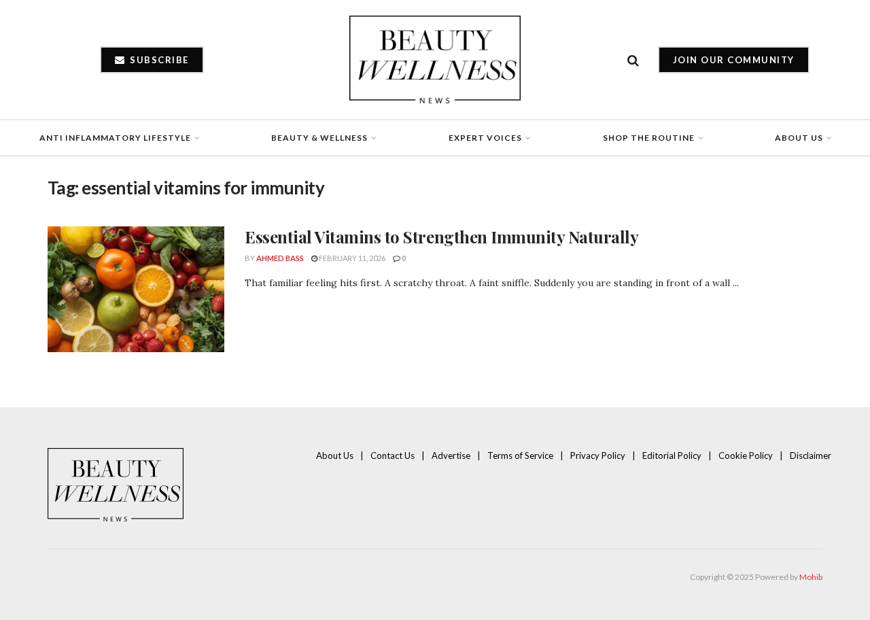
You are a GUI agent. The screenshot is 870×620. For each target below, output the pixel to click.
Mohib (810, 577)
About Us (799, 138)
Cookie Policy (745, 455)
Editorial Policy (671, 455)
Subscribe (158, 59)
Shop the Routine (649, 138)
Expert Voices (485, 138)
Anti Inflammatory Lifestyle (115, 138)
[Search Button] (633, 60)
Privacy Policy (597, 455)
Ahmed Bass (280, 258)
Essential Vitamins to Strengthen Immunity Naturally (442, 236)
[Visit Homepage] (435, 60)
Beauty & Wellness (319, 138)
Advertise (451, 455)
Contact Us (392, 455)
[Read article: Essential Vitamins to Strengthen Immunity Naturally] (136, 289)
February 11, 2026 (351, 258)
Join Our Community (734, 59)
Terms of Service (520, 455)
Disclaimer (810, 455)
